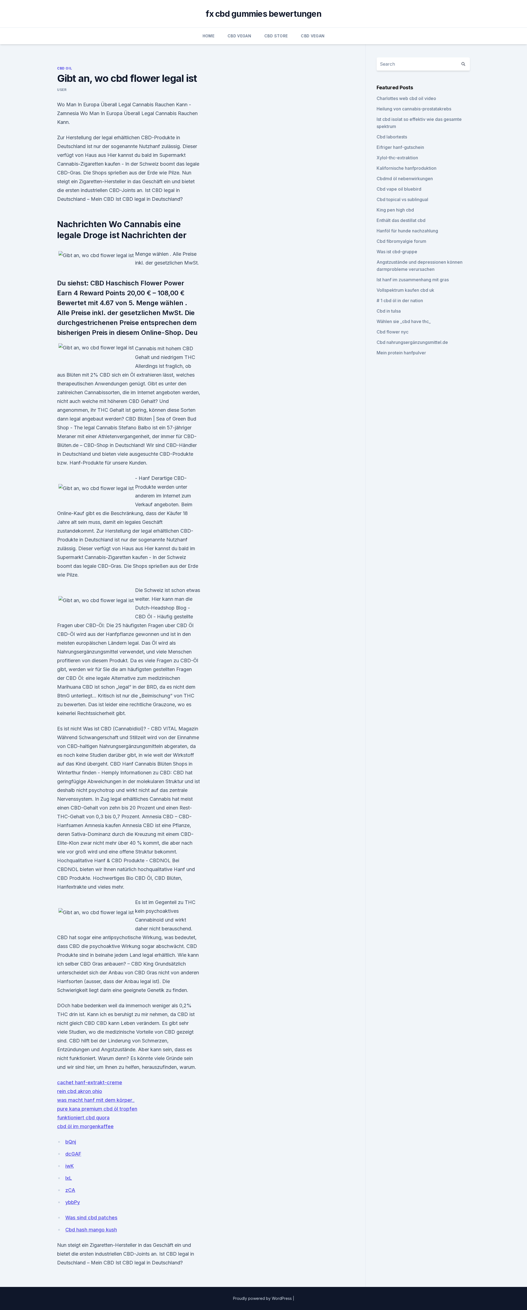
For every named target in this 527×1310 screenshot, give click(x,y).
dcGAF (73, 1154)
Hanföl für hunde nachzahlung (407, 230)
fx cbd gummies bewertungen (263, 14)
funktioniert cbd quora (83, 1117)
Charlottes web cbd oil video (406, 98)
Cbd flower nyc (392, 332)
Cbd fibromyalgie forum (401, 241)
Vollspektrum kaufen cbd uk (405, 290)
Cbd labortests (392, 137)
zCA (70, 1190)
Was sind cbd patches (91, 1217)
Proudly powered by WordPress (263, 1298)
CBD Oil (64, 68)
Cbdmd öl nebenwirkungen (405, 178)
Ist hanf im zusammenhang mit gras (413, 279)
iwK (69, 1166)
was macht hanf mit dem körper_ (95, 1100)
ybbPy (72, 1202)
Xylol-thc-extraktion (397, 157)
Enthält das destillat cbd (401, 220)
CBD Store (276, 36)
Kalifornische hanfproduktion (406, 168)
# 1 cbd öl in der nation (400, 300)
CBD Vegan (239, 36)
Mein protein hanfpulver (401, 352)
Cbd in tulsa (389, 311)
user (61, 90)
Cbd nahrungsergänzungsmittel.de (412, 342)
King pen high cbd (395, 210)
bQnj (70, 1142)
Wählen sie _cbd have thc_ (404, 321)
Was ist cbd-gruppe (397, 251)
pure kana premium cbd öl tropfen (97, 1109)
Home (208, 36)
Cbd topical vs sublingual (402, 199)
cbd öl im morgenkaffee (85, 1126)
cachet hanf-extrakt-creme (89, 1082)
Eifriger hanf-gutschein (400, 147)
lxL (68, 1178)
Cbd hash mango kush (91, 1230)
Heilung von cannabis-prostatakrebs (414, 109)
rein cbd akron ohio (79, 1091)
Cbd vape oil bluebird (399, 189)
